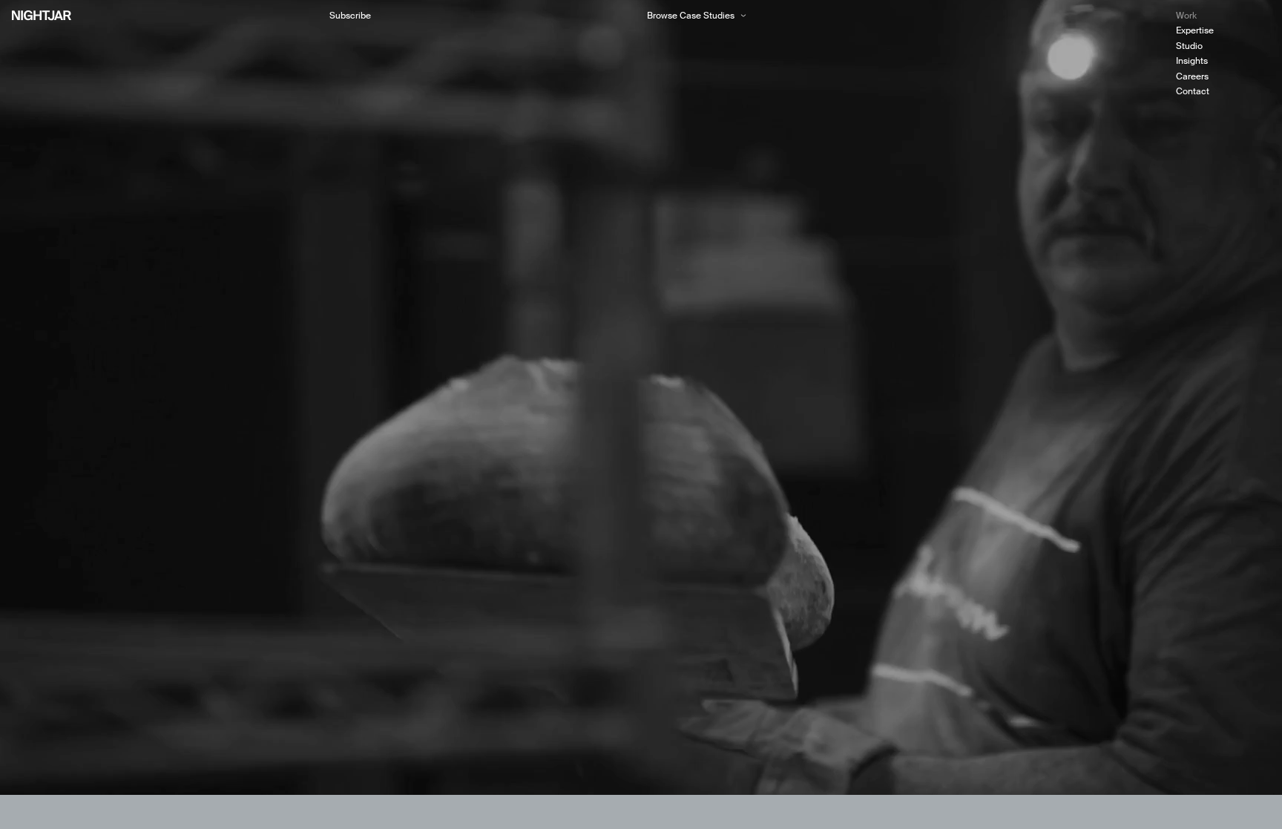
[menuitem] (1223, 15)
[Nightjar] (41, 15)
